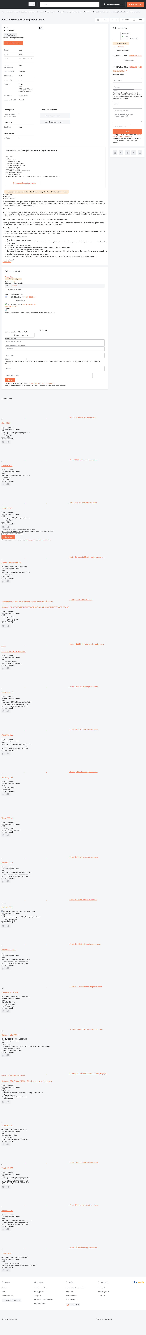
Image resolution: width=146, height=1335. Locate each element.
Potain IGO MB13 (8, 950)
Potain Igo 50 (7, 777)
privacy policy (34, 383)
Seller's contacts (7, 1295)
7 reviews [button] (14, 286)
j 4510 (20, 54)
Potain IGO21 (7, 863)
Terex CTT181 (7, 818)
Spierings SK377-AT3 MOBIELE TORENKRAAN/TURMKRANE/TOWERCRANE (35, 607)
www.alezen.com (11, 306)
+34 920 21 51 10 (29, 304)
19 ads (13, 281)
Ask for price (11, 35)
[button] (98, 20)
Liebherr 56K (6, 907)
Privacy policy (38, 1292)
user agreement (48, 383)
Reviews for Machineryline (43, 1299)
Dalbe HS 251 (7, 1125)
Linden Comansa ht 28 (11, 563)
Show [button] (20, 297)
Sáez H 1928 (6, 466)
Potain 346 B (6, 1253)
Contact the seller (13, 43)
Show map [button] (43, 330)
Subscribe (8, 537)
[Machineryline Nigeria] (14, 4)
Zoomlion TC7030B (9, 992)
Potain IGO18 (7, 1211)
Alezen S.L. (9, 277)
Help (3, 1292)
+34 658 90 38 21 (29, 297)
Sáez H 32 (5, 423)
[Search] (42, 4)
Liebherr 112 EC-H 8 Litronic (13, 652)
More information (119, 70)
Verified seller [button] (13, 279)
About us (5, 1288)
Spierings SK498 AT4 (10, 1035)
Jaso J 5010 (6, 508)
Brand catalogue (40, 1303)
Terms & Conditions (41, 1288)
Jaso (20, 50)
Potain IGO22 (7, 1168)
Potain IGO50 (7, 692)
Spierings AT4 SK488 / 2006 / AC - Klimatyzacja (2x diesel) (26, 1081)
